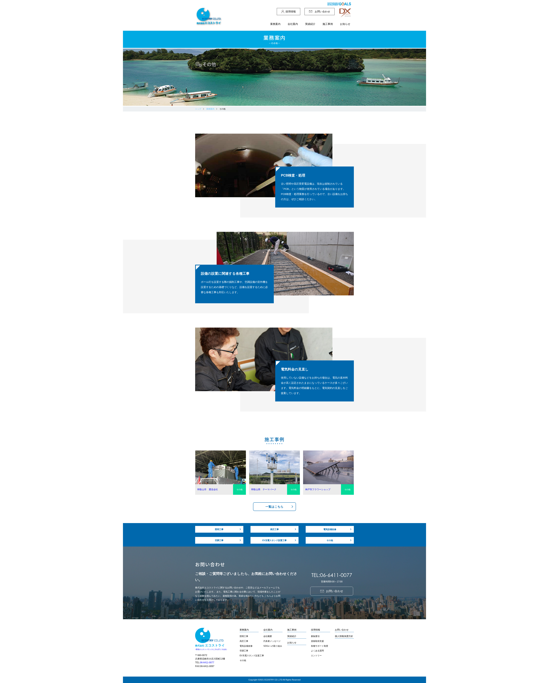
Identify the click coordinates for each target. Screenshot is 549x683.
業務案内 (210, 109)
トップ (198, 109)
